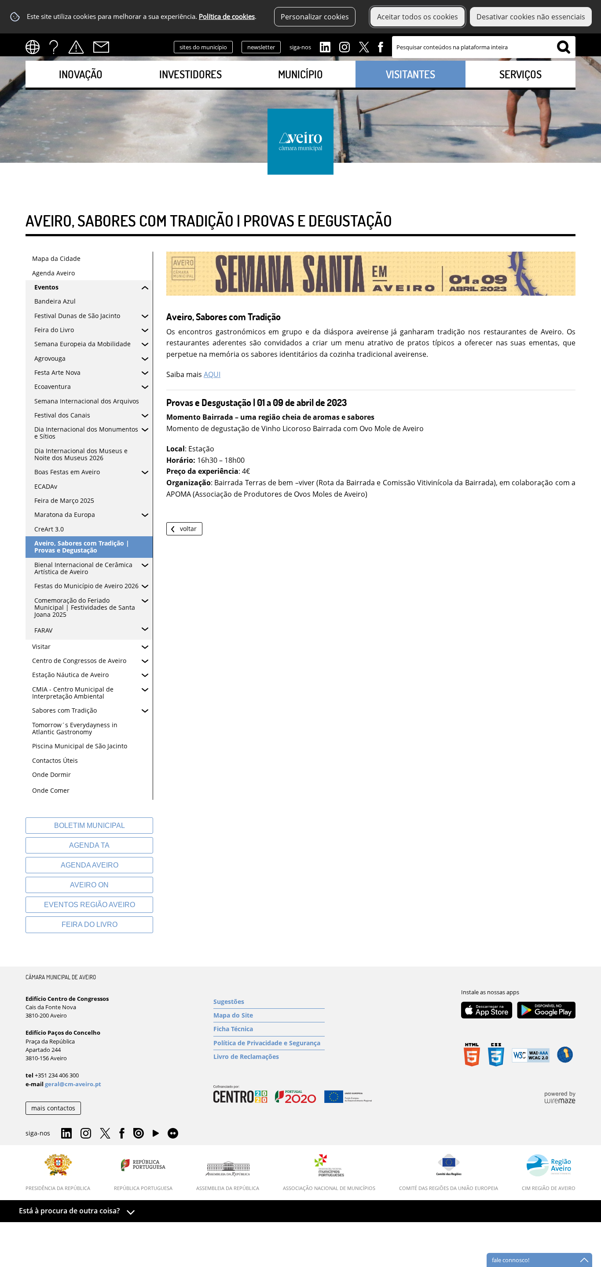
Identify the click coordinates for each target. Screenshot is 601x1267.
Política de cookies (227, 16)
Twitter (364, 46)
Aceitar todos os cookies (417, 17)
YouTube (156, 1135)
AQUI (212, 374)
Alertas (76, 47)
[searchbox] (483, 47)
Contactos (101, 47)
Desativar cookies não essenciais (530, 17)
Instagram (344, 46)
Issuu (138, 1133)
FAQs (53, 47)
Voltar (188, 528)
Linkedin (325, 46)
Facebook (380, 46)
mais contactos (53, 1108)
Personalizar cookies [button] (315, 17)
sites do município (203, 47)
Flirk (173, 1133)
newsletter (261, 47)
